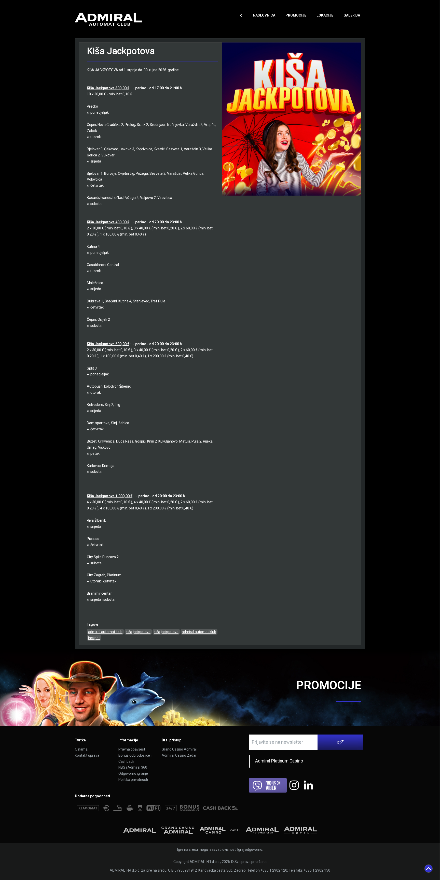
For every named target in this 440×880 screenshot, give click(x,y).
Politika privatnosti (133, 780)
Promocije (295, 15)
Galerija (351, 15)
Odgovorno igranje (133, 773)
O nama (81, 749)
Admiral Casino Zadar (179, 755)
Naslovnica (264, 15)
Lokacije (325, 15)
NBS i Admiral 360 (132, 767)
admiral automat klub (105, 632)
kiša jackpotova (138, 632)
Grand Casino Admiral (179, 749)
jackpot (94, 638)
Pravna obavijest (131, 749)
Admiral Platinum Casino (279, 761)
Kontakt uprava (87, 755)
